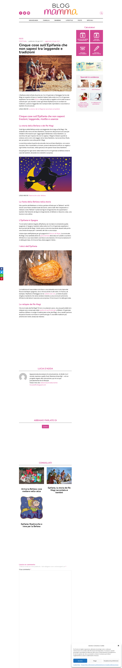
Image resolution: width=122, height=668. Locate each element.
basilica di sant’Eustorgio (47, 310)
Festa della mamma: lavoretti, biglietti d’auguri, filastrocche (83, 105)
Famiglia (46, 20)
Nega (95, 661)
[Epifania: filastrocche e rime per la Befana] (31, 507)
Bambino (58, 20)
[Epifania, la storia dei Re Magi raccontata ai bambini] (59, 475)
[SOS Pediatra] (96, 83)
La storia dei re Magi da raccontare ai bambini (44, 109)
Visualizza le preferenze (111, 661)
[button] (118, 646)
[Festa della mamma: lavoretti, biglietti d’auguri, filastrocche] (83, 96)
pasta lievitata (45, 236)
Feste (80, 20)
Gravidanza (33, 20)
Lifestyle (69, 20)
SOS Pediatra (96, 89)
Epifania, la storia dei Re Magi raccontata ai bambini (59, 490)
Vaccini (83, 89)
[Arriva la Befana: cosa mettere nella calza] (31, 475)
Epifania (45, 426)
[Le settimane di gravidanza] (96, 97)
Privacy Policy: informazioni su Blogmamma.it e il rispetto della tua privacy (99, 665)
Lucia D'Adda (23, 41)
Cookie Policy (76, 665)
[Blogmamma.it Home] (61, 9)
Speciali (90, 20)
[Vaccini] (83, 83)
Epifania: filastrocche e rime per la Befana (31, 525)
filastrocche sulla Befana (37, 195)
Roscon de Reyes (55, 234)
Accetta (80, 661)
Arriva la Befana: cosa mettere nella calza (31, 490)
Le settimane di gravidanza (95, 103)
